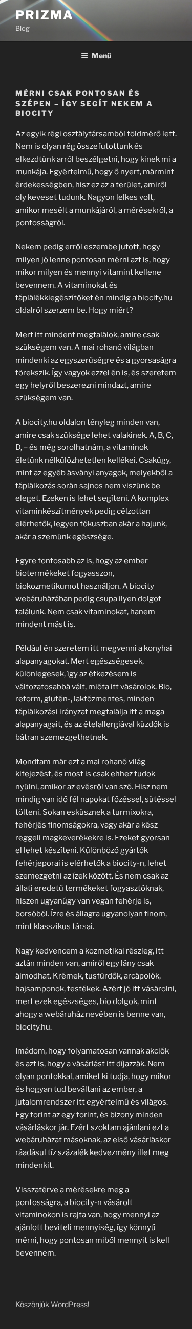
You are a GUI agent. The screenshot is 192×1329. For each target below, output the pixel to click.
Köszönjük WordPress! (52, 1304)
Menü (101, 55)
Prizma (44, 15)
